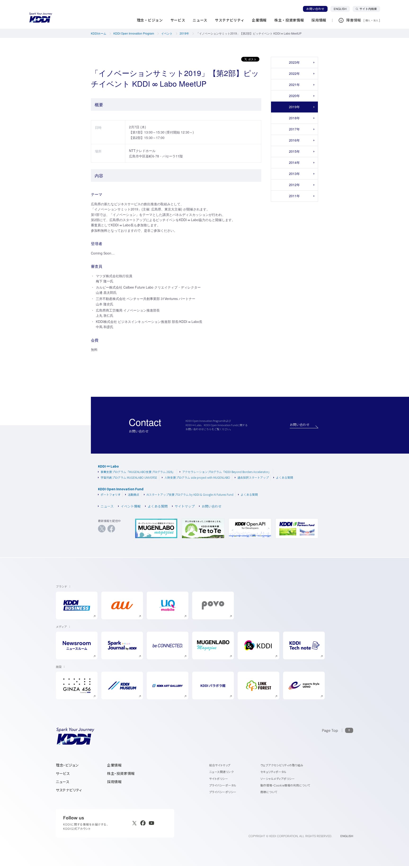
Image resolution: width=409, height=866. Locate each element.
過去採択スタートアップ (253, 477)
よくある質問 (284, 477)
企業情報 (114, 765)
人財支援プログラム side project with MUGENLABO (197, 477)
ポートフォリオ (110, 494)
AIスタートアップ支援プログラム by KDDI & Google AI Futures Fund (190, 494)
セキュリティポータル (273, 772)
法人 (376, 20)
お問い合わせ (315, 9)
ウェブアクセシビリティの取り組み (281, 765)
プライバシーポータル (222, 785)
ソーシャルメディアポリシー (277, 779)
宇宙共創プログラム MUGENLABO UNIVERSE (129, 477)
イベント (167, 33)
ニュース (107, 506)
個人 (367, 20)
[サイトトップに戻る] (41, 17)
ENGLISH (342, 9)
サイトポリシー (218, 779)
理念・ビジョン (67, 765)
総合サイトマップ (220, 765)
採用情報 (114, 781)
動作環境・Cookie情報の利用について (285, 785)
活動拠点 (133, 494)
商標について (268, 792)
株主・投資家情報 (121, 773)
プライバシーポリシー (222, 792)
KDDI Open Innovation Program (133, 33)
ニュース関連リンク (221, 772)
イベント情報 (131, 506)
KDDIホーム (98, 33)
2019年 (184, 33)
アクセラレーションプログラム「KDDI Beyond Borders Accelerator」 (226, 472)
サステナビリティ (69, 790)
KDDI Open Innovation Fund (120, 489)
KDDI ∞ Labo (108, 466)
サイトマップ (185, 506)
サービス (63, 773)
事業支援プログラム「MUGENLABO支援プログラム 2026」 (138, 472)
